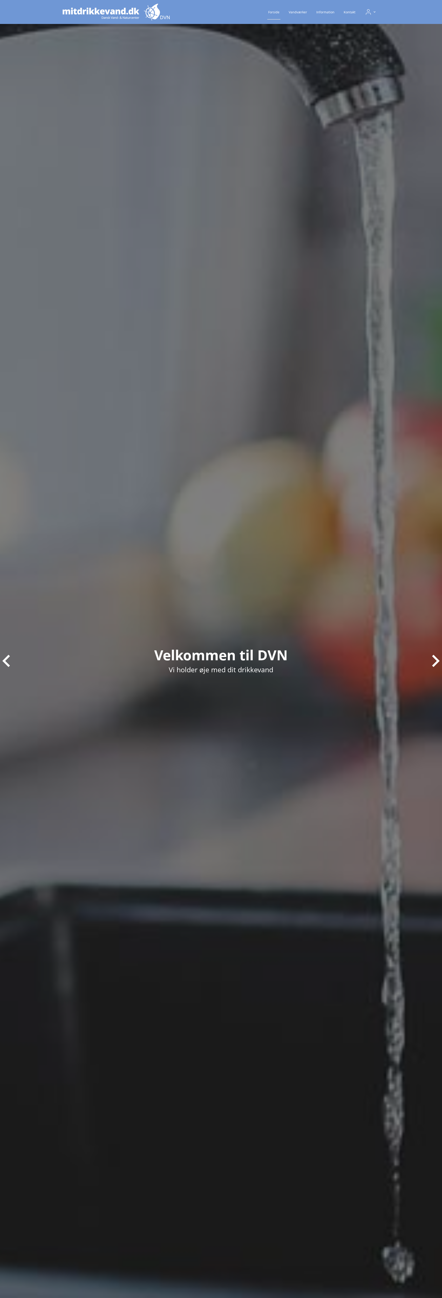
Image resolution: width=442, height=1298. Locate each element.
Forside (273, 12)
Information (325, 12)
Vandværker (298, 12)
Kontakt (349, 12)
